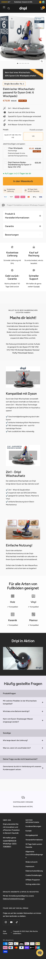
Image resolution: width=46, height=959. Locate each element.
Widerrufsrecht (31, 862)
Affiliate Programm (33, 880)
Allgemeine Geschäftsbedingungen (34, 855)
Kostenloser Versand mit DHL (23, 2)
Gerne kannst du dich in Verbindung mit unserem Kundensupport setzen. (22, 768)
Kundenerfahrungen (33, 826)
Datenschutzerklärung (34, 871)
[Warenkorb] (41, 8)
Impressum (30, 866)
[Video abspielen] (23, 657)
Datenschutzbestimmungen (14, 899)
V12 (33, 136)
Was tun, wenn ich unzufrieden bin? (17, 748)
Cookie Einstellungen (34, 875)
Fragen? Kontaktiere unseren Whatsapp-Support (26, 205)
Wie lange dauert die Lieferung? (15, 740)
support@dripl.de (9, 841)
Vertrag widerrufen (33, 884)
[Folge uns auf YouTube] (11, 922)
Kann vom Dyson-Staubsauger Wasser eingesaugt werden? (18, 720)
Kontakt (37, 287)
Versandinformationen (34, 840)
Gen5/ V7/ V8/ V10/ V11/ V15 (12, 136)
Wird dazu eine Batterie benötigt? (16, 711)
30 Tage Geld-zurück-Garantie (34, 845)
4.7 (9, 2)
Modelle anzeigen (36, 130)
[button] (39, 952)
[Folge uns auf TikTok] (17, 922)
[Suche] (9, 8)
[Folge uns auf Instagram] (5, 922)
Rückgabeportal (32, 835)
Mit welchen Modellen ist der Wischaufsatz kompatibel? (20, 702)
